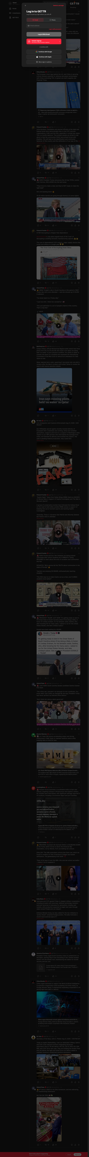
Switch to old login (58, 5)
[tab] (35, 20)
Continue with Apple (45, 57)
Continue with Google (45, 52)
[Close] (25, 5)
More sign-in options (45, 62)
